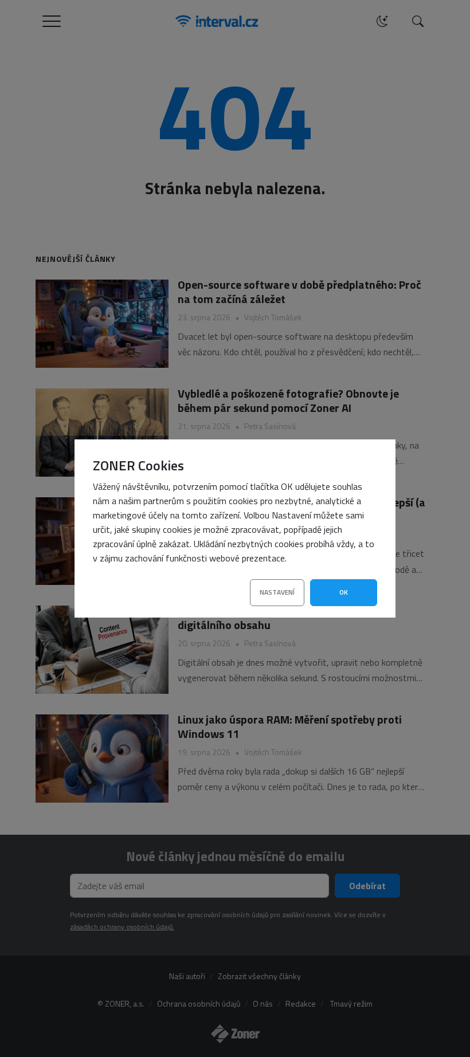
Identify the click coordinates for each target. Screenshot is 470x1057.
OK (343, 592)
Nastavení (277, 592)
